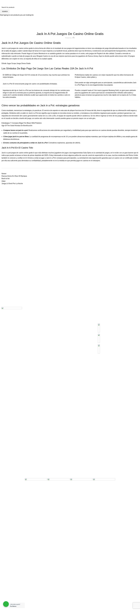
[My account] (127, 2)
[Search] (2, 2)
